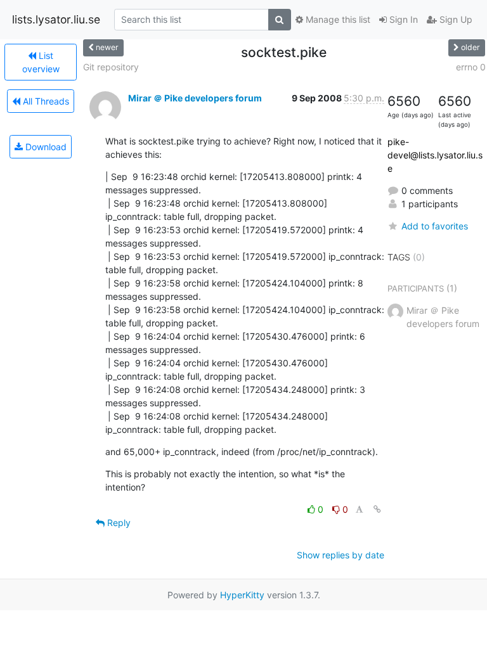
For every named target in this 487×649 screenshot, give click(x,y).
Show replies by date (340, 554)
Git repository (111, 66)
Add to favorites (434, 226)
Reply (118, 522)
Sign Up (454, 19)
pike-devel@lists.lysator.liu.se (435, 155)
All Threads (44, 101)
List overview (41, 62)
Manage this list (336, 19)
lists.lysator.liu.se (56, 19)
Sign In (402, 19)
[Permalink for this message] (377, 509)
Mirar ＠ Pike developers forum (195, 98)
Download (45, 146)
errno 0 (471, 66)
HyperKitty (242, 594)
